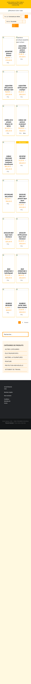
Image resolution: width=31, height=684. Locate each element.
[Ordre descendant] (26, 16)
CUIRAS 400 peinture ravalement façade (22, 123)
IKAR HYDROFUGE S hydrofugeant (22, 271)
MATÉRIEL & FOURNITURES (14, 357)
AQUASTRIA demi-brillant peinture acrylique (22, 49)
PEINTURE (8, 361)
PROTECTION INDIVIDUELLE (14, 365)
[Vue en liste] (17, 25)
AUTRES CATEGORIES (12, 349)
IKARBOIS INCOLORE (8, 304)
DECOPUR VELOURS (22, 157)
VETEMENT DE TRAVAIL (13, 369)
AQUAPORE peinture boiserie (8, 53)
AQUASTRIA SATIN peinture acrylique (22, 88)
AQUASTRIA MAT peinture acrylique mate (8, 88)
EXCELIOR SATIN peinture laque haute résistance (22, 236)
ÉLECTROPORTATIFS (11, 353)
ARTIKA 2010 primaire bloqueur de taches (8, 123)
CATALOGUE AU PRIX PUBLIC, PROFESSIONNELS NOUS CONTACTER (15, 3)
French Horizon (9, 423)
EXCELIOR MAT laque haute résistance (8, 235)
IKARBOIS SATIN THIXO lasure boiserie (22, 305)
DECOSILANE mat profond (9, 195)
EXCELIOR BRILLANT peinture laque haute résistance (22, 198)
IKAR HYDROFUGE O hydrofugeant (8, 271)
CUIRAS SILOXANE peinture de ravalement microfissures (8, 160)
